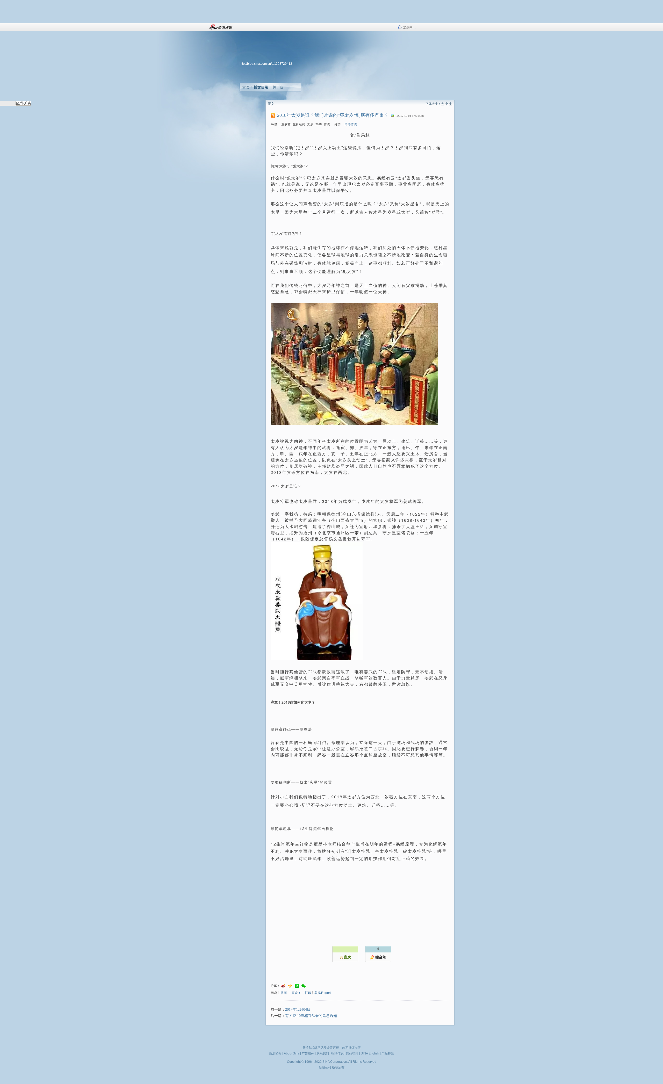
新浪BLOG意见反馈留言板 (320, 1048)
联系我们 (322, 1053)
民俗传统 (350, 124)
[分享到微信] (303, 986)
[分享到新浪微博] (283, 986)
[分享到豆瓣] (297, 986)
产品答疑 (387, 1053)
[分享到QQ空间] (290, 986)
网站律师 (352, 1053)
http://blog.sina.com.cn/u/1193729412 (266, 64)
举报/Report (322, 993)
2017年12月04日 (298, 1009)
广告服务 (308, 1053)
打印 (308, 993)
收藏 (284, 993)
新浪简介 (275, 1053)
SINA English (370, 1053)
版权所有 (338, 1067)
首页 (246, 87)
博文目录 (261, 87)
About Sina (291, 1053)
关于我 (277, 87)
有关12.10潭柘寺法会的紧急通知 (311, 1016)
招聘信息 (337, 1053)
